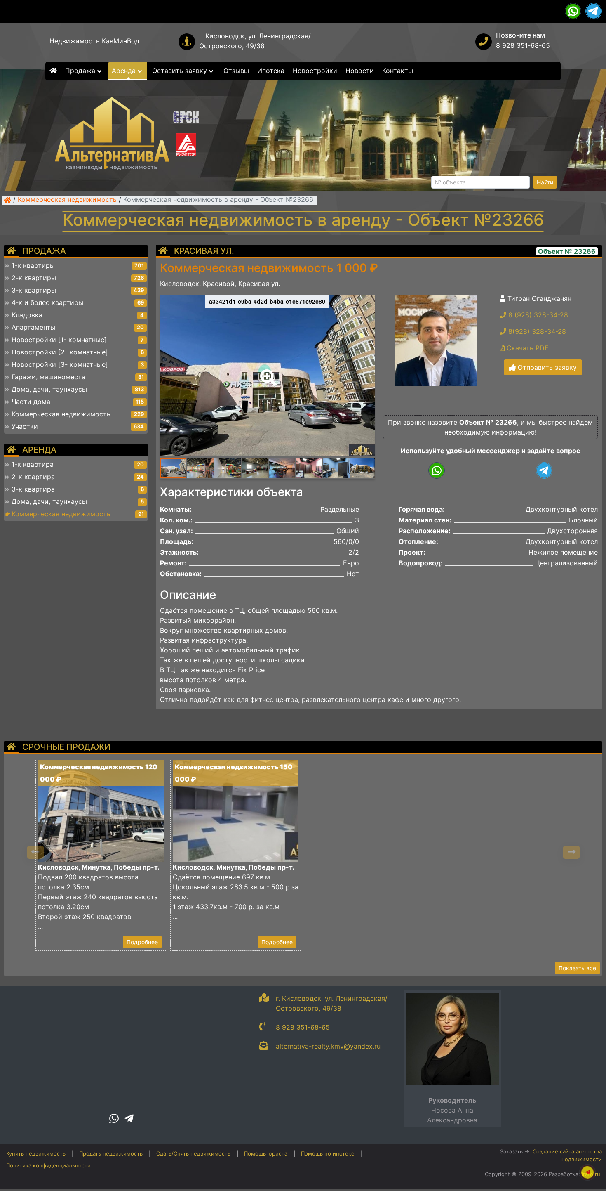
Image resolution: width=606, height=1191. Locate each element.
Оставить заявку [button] (180, 70)
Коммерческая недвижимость (67, 200)
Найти (545, 182)
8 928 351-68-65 (523, 45)
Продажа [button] (81, 70)
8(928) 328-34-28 (536, 331)
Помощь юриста (265, 1153)
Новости (359, 70)
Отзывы (236, 70)
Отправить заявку (546, 367)
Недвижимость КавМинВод (94, 41)
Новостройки (315, 70)
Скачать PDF (526, 348)
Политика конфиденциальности (48, 1165)
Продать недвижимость (111, 1153)
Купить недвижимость (36, 1153)
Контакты (397, 70)
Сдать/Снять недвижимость (193, 1153)
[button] (266, 371)
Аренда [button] (125, 70)
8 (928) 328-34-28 (537, 315)
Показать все (577, 967)
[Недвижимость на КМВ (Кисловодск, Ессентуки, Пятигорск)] (7, 200)
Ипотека (270, 70)
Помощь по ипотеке (328, 1153)
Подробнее (142, 941)
